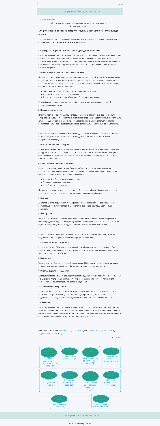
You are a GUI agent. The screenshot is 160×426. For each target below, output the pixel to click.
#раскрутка (63, 331)
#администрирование (47, 334)
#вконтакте (78, 331)
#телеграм (92, 331)
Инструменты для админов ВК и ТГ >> (82, 12)
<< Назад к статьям (46, 19)
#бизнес (106, 331)
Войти (120, 5)
